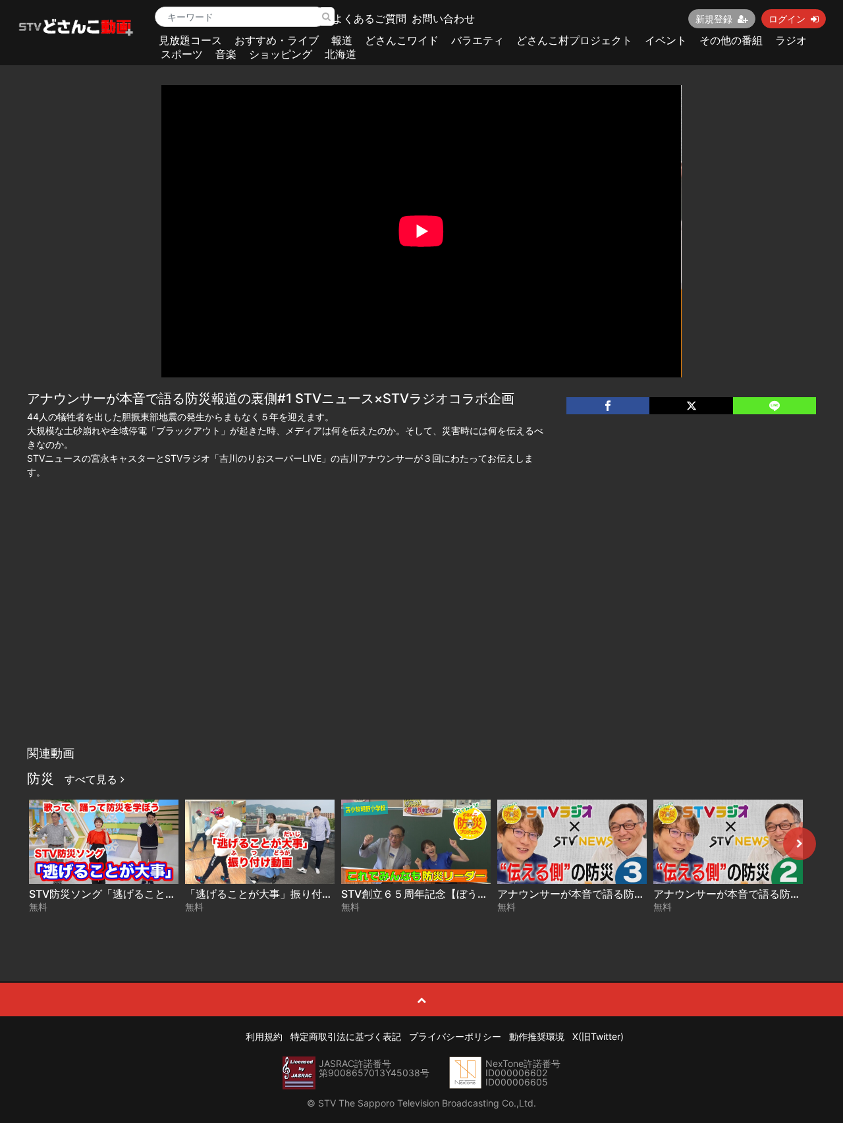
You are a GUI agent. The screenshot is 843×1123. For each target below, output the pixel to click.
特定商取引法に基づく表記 (345, 1036)
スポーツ (182, 54)
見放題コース (190, 40)
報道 (341, 40)
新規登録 (713, 18)
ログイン (787, 18)
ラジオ (791, 40)
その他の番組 (731, 40)
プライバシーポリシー (455, 1036)
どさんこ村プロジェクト (574, 40)
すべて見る (93, 779)
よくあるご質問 (369, 18)
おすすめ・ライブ (276, 40)
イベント (666, 40)
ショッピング (280, 54)
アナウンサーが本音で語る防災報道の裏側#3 (604, 893)
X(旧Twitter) (598, 1036)
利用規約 (264, 1036)
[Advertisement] (422, 641)
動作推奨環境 (536, 1036)
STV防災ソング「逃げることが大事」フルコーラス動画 (160, 893)
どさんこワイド (402, 40)
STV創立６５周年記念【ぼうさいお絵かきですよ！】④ (474, 893)
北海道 (340, 54)
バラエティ (477, 40)
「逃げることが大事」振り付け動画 (269, 893)
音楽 (225, 54)
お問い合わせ (443, 18)
